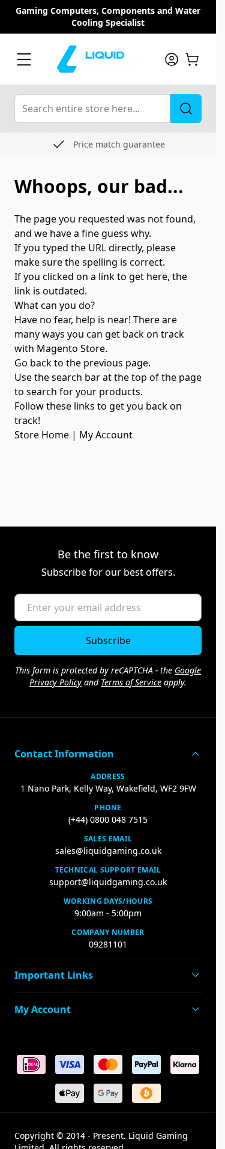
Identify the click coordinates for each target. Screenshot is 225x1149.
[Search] (186, 108)
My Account (106, 434)
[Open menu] (24, 59)
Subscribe (108, 640)
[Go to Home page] (97, 59)
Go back (33, 362)
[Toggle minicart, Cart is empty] (192, 59)
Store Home (41, 434)
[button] (108, 754)
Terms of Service (131, 682)
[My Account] (171, 59)
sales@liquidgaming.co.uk (108, 850)
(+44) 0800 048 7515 (108, 819)
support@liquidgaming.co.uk (108, 882)
